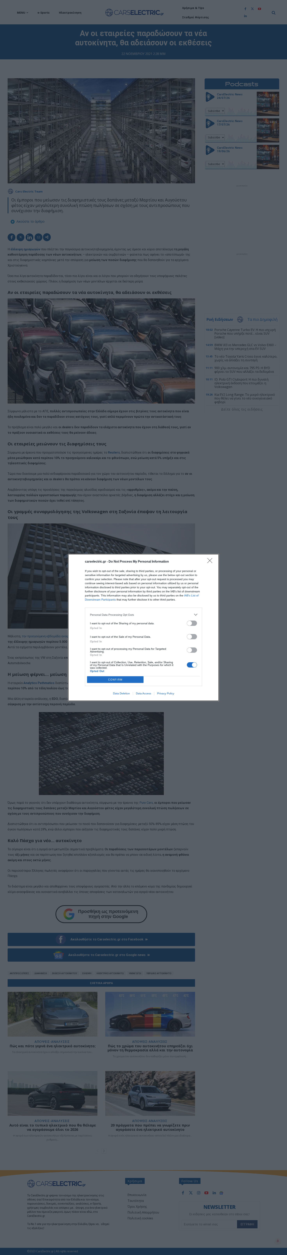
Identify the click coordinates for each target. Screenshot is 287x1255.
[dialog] (143, 627)
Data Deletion (121, 693)
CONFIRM (115, 679)
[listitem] (143, 615)
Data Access (143, 693)
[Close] (211, 561)
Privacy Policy (165, 693)
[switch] (192, 623)
